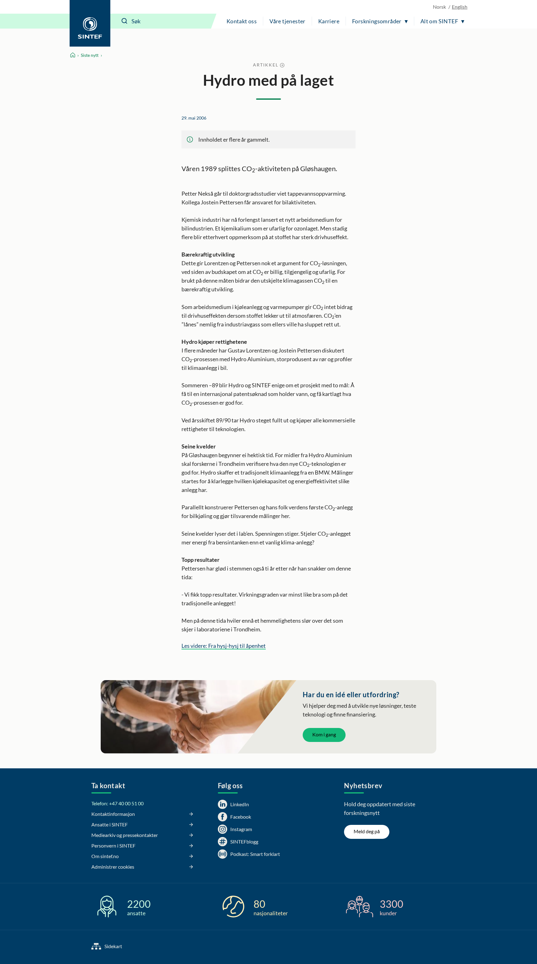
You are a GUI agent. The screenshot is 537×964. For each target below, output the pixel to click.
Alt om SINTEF (439, 21)
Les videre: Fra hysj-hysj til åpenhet (223, 645)
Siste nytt (90, 55)
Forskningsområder (377, 21)
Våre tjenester (287, 21)
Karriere (328, 21)
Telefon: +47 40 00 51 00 (117, 803)
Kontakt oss (242, 21)
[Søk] (125, 21)
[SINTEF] (90, 23)
